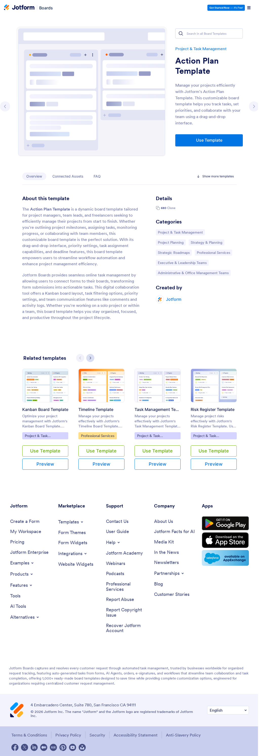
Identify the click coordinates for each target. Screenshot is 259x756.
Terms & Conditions (29, 735)
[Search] (180, 33)
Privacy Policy (68, 735)
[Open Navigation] (249, 8)
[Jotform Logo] (19, 8)
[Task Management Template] (157, 385)
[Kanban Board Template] (45, 385)
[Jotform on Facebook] (14, 747)
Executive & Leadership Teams (182, 262)
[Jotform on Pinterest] (63, 747)
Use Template (209, 140)
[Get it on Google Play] (225, 523)
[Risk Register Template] (213, 385)
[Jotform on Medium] (43, 747)
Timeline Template (95, 409)
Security (97, 735)
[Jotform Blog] (53, 747)
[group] (45, 423)
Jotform (173, 299)
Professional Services (213, 252)
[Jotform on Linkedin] (34, 747)
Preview (45, 464)
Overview (34, 176)
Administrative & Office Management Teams (193, 272)
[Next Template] (254, 106)
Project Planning (171, 242)
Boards (46, 7)
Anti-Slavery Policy (183, 735)
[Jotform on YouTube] (72, 747)
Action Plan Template (197, 66)
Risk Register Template (212, 409)
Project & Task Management (201, 48)
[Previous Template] (5, 106)
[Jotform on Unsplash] (82, 747)
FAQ (97, 176)
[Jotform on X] (24, 747)
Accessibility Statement (136, 735)
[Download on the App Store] (225, 540)
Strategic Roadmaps (174, 252)
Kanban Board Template (45, 409)
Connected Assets (67, 176)
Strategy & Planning (206, 242)
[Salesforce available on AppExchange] (225, 558)
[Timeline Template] (101, 385)
